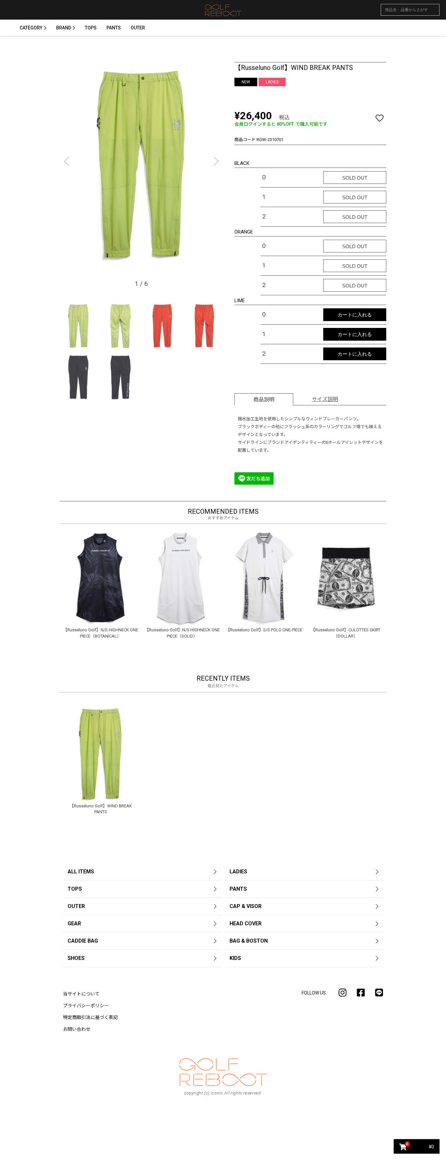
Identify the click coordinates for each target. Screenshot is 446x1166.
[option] (141, 164)
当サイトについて (81, 993)
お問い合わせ (76, 1029)
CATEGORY (31, 27)
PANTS (113, 27)
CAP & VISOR (246, 906)
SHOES (76, 958)
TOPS (91, 27)
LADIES (238, 871)
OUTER (138, 27)
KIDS (235, 958)
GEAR (74, 923)
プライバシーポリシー (86, 1005)
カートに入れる (355, 314)
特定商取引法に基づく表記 (90, 1017)
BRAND (63, 27)
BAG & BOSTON (249, 941)
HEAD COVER (246, 923)
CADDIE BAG (83, 941)
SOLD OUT (354, 178)
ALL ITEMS (81, 871)
